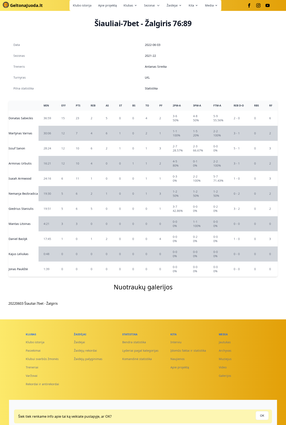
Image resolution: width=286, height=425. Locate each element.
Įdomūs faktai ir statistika (188, 350)
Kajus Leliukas (18, 254)
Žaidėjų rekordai (85, 350)
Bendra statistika (134, 342)
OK (262, 415)
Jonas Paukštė (18, 269)
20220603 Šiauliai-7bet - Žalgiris (33, 303)
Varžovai (31, 376)
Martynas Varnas (20, 133)
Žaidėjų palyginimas (88, 359)
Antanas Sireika (156, 67)
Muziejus (225, 359)
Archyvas (225, 350)
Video (223, 367)
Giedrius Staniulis (21, 209)
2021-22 (150, 56)
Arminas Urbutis (20, 163)
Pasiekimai (33, 350)
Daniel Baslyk (18, 239)
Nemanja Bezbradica (23, 194)
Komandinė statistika (137, 359)
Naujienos (177, 359)
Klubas (128, 5)
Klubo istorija (82, 5)
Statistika (151, 88)
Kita (191, 5)
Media (209, 5)
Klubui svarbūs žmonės (42, 359)
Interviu (176, 342)
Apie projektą (107, 5)
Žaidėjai (172, 5)
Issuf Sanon (17, 148)
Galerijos (225, 376)
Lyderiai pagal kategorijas (140, 350)
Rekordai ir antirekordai (42, 384)
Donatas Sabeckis (21, 118)
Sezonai (149, 5)
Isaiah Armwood (20, 178)
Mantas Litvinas (20, 224)
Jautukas (225, 342)
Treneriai (32, 367)
